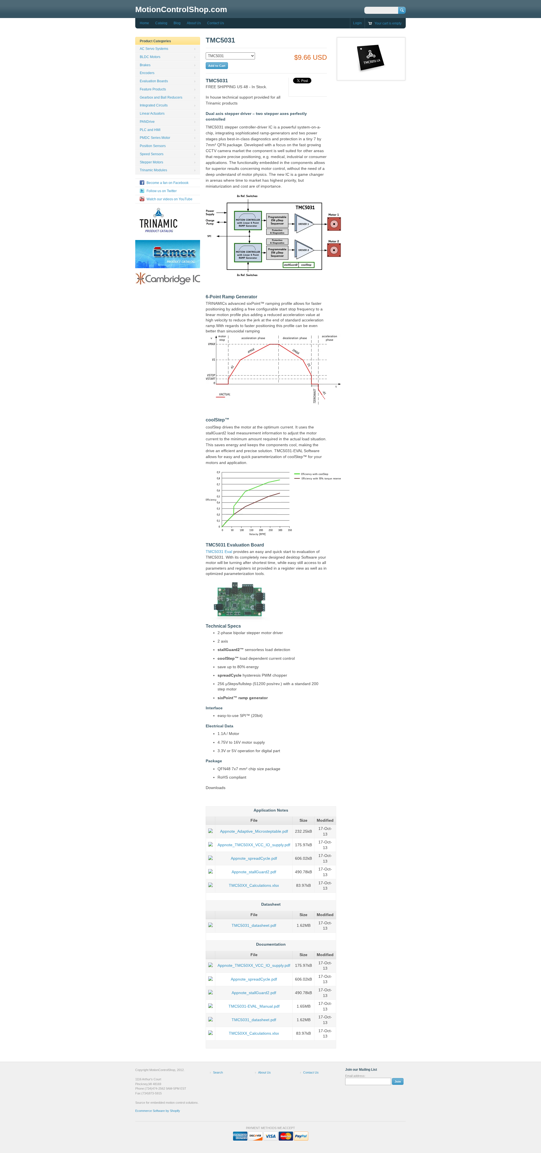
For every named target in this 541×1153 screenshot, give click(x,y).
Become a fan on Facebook (168, 183)
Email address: (355, 1076)
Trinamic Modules (153, 170)
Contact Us (215, 23)
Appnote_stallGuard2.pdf (254, 872)
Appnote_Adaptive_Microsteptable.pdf (254, 831)
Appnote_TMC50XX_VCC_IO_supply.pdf (254, 845)
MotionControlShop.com (181, 9)
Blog (177, 23)
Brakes (145, 65)
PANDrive (147, 122)
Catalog (161, 23)
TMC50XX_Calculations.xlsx (254, 885)
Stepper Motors (151, 162)
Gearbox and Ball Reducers (161, 97)
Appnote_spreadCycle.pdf (254, 858)
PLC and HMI (150, 130)
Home (144, 23)
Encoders (147, 73)
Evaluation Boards (154, 81)
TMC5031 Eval (219, 551)
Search (218, 1072)
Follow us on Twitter (162, 191)
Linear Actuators (152, 113)
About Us (194, 23)
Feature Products (153, 89)
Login (357, 23)
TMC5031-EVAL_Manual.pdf (254, 1006)
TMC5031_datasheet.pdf (254, 925)
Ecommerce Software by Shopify (157, 1110)
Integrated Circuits (154, 105)
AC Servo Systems (154, 49)
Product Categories (155, 41)
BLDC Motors (150, 57)
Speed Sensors (151, 154)
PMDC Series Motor (155, 138)
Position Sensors (153, 146)
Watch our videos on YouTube (169, 199)
